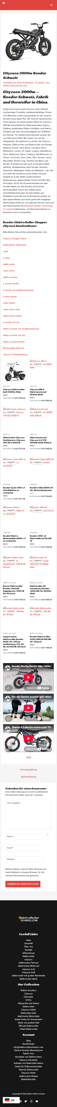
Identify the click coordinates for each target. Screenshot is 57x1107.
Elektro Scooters (28, 990)
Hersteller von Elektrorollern (28, 1057)
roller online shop (11, 309)
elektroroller (9, 264)
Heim (28, 940)
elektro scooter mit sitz (14, 335)
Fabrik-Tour (28, 1053)
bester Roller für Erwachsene (28, 1019)
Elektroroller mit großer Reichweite (28, 975)
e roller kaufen (10, 296)
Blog (28, 1040)
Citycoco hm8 (28, 972)
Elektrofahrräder (28, 1013)
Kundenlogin (28, 1044)
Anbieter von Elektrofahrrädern (28, 1063)
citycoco (28, 959)
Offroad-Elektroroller (28, 1026)
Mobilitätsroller (28, 1079)
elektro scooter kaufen (14, 342)
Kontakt (28, 950)
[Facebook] (20, 1101)
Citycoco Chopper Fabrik (14, 238)
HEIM (28, 757)
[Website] (24, 860)
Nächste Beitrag (28, 777)
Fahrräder (28, 997)
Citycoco (28, 993)
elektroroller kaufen (12, 316)
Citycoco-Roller (28, 1073)
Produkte (39, 83)
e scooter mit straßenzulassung (18, 290)
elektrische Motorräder (29, 1016)
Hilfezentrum (28, 953)
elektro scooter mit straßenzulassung (21, 329)
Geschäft (28, 943)
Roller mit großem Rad (28, 1022)
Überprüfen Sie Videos (28, 1003)
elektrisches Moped (28, 1076)
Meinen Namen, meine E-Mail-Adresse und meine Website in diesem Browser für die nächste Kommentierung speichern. (25, 872)
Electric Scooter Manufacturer (28, 1050)
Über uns (28, 946)
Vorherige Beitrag (28, 769)
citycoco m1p (28, 969)
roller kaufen (9, 303)
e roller (6, 258)
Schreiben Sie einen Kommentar (18, 83)
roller (5, 251)
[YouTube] (37, 1101)
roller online (9, 271)
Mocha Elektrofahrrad (13, 348)
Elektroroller (28, 956)
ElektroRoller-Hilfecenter (14, 245)
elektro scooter (10, 277)
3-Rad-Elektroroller (29, 1029)
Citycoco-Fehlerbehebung (15, 354)
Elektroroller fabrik (28, 979)
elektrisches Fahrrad (28, 963)
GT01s (29, 1000)
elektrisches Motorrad (28, 966)
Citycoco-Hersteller (28, 1060)
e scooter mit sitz (11, 322)
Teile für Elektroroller (29, 1069)
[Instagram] (31, 1101)
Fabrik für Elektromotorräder (28, 1066)
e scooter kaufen (11, 283)
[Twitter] (25, 1101)
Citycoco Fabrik (28, 1009)
